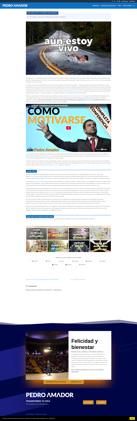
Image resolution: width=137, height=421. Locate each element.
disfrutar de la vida (42, 219)
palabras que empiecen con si (49, 165)
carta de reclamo (79, 91)
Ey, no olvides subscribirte (78, 279)
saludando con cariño (50, 192)
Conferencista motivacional (108, 5)
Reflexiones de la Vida (52, 17)
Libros (119, 5)
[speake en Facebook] (112, 2)
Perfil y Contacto (127, 5)
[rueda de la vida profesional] (36, 239)
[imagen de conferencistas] (117, 2)
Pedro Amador (33, 17)
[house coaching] (100, 239)
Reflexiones (96, 5)
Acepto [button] (132, 418)
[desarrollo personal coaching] (100, 251)
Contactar (88, 402)
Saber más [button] (52, 418)
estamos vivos (89, 100)
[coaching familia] (36, 251)
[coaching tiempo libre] (79, 251)
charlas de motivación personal (75, 96)
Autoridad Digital (30, 414)
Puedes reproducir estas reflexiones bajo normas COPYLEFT (42, 279)
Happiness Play (76, 381)
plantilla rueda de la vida (54, 227)
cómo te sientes (38, 181)
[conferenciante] (119, 2)
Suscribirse (132, 1)
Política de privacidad (41, 414)
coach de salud (100, 80)
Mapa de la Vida (96, 227)
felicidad (33, 201)
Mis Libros (101, 402)
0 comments (62, 17)
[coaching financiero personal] (79, 239)
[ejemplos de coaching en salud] (58, 251)
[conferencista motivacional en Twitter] (114, 2)
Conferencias (125, 1)
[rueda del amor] (58, 239)
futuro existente (34, 176)
